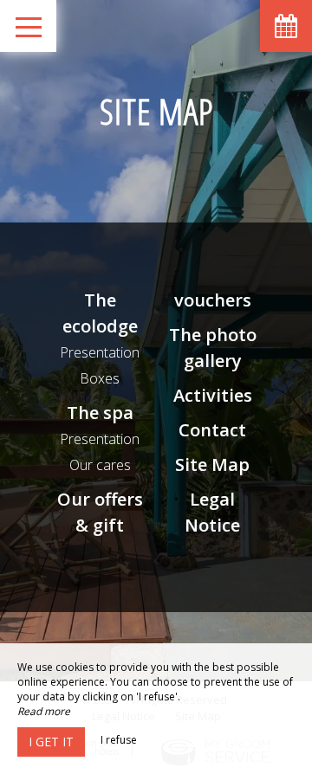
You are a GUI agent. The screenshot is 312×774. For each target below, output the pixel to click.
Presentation (100, 352)
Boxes (100, 378)
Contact (212, 430)
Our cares (100, 464)
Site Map (212, 464)
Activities (212, 395)
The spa (100, 412)
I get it (51, 741)
